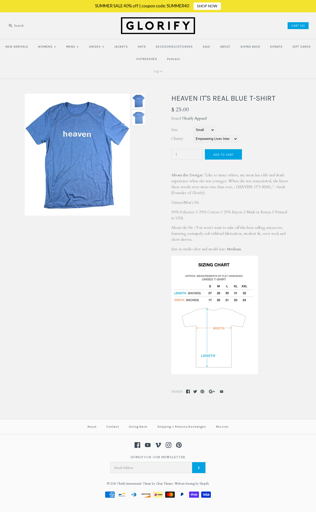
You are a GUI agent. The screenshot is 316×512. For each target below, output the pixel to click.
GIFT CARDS (302, 46)
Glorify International (129, 484)
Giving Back (138, 426)
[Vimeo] (158, 445)
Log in (158, 71)
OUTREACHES (146, 59)
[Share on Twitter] (195, 391)
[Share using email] (221, 391)
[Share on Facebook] (188, 391)
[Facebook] (137, 445)
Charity (177, 138)
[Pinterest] (179, 445)
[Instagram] (168, 445)
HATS (142, 46)
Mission (222, 426)
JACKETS (121, 46)
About (92, 426)
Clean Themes (164, 484)
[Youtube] (148, 445)
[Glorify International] (158, 20)
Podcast (173, 59)
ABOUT (225, 46)
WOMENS (47, 46)
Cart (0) (298, 25)
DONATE (276, 46)
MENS (72, 46)
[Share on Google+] (212, 391)
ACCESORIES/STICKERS (174, 46)
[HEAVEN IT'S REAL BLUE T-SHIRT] (77, 96)
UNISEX (96, 46)
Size (174, 129)
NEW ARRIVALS (16, 46)
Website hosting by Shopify (192, 484)
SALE (206, 46)
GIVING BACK (250, 46)
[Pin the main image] (202, 391)
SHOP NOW (207, 6)
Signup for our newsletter (158, 457)
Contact (112, 426)
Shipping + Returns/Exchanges (181, 426)
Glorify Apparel (194, 118)
